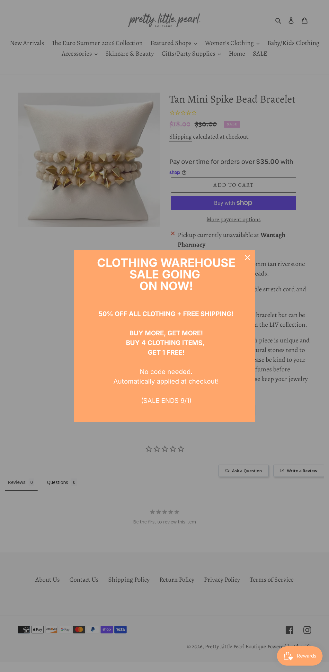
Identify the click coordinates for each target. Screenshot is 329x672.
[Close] (247, 257)
